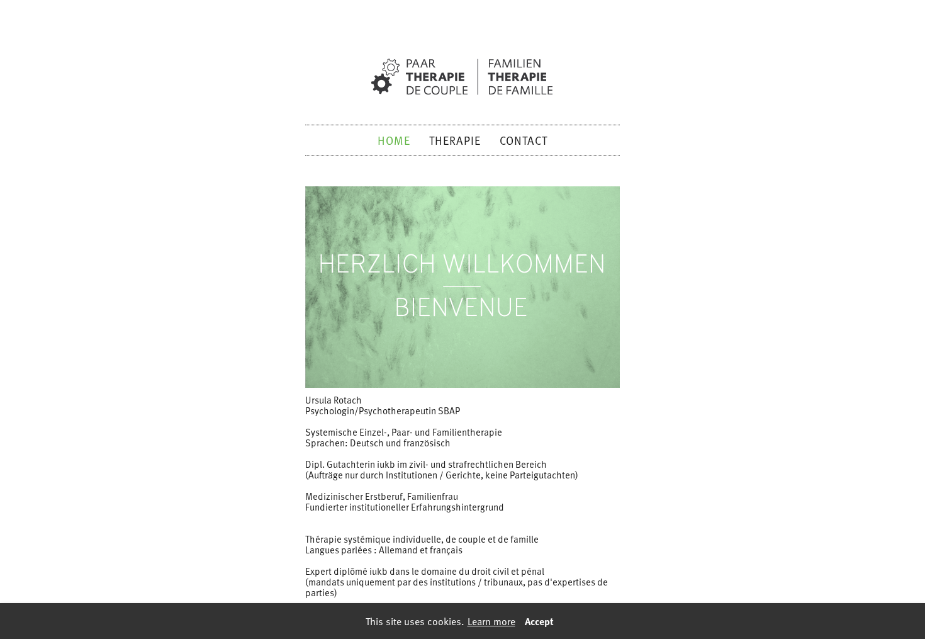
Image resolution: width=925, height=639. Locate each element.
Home (394, 140)
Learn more (491, 621)
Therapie (455, 140)
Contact (523, 140)
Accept (539, 621)
